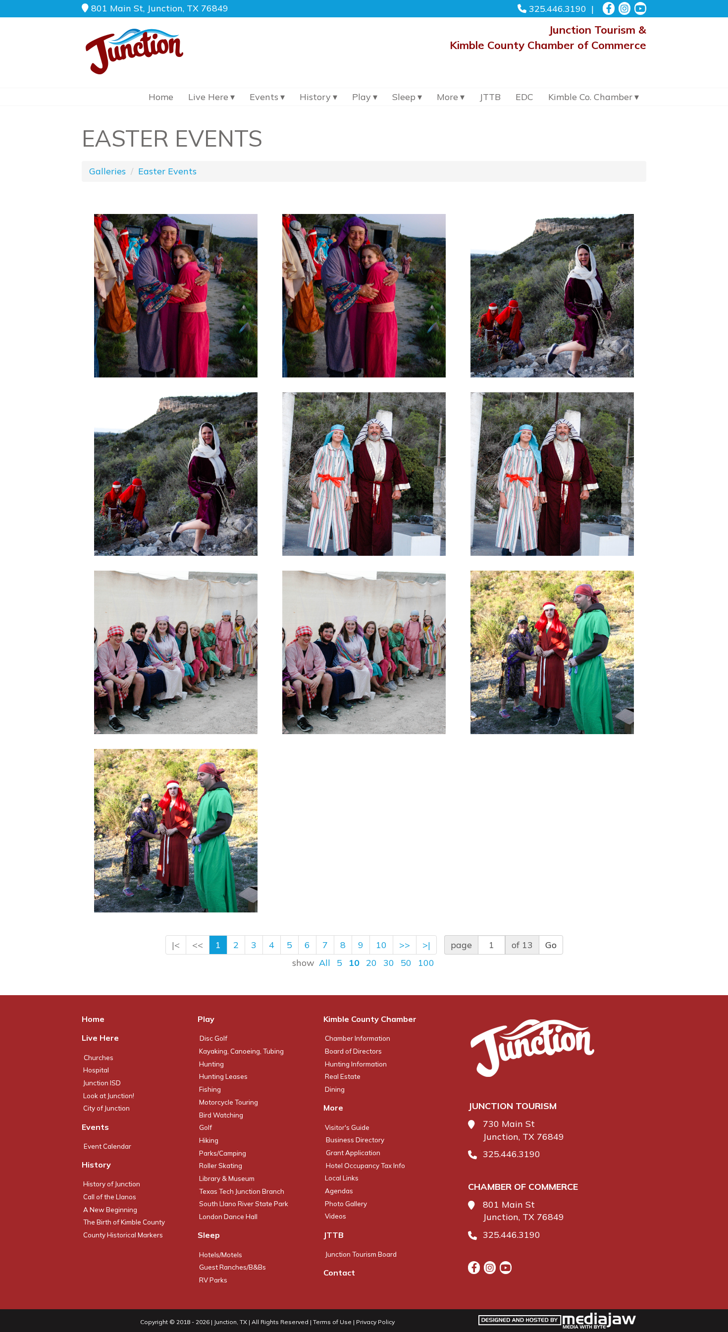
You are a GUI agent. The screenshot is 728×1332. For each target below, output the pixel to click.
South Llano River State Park (243, 1204)
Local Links (342, 1178)
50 (406, 962)
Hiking (208, 1140)
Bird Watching (221, 1115)
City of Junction (106, 1108)
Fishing (210, 1089)
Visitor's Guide (347, 1127)
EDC (524, 97)
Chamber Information (357, 1038)
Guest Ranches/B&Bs (232, 1267)
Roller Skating (220, 1166)
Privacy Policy (375, 1322)
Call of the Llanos (109, 1197)
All (324, 962)
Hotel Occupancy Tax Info (365, 1166)
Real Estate (343, 1076)
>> (404, 945)
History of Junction (111, 1184)
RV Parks (213, 1280)
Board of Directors (353, 1051)
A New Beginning (110, 1210)
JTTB (490, 97)
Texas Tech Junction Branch (241, 1191)
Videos (335, 1216)
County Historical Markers (123, 1235)
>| (426, 945)
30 (388, 962)
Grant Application (353, 1153)
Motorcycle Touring (228, 1102)
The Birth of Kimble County (124, 1222)
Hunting (211, 1064)
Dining (335, 1089)
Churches (98, 1058)
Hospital (96, 1070)
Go (551, 945)
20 (371, 962)
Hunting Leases (223, 1076)
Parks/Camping (222, 1153)
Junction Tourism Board (361, 1254)
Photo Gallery (346, 1204)
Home (161, 97)
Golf (205, 1127)
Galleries (107, 171)
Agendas (339, 1191)
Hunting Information (356, 1064)
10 (381, 945)
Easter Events (167, 171)
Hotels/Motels (220, 1255)
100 (426, 962)
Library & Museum (227, 1178)
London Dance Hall (228, 1217)
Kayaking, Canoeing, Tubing (241, 1051)
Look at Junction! (108, 1096)
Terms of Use (332, 1322)
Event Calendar (107, 1146)
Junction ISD (102, 1083)
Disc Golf (213, 1038)
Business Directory (355, 1140)
